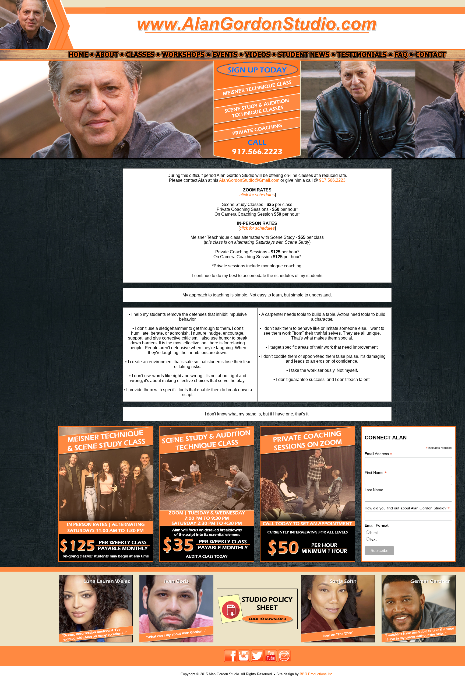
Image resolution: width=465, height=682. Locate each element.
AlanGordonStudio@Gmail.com (249, 180)
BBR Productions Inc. (317, 674)
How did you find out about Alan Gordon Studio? (407, 508)
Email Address (378, 453)
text (373, 539)
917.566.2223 (332, 180)
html (374, 532)
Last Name (374, 490)
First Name (376, 472)
